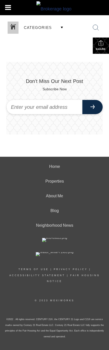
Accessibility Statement (37, 275)
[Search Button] (96, 27)
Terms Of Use (34, 269)
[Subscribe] (92, 107)
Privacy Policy (70, 269)
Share (101, 49)
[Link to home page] (55, 7)
